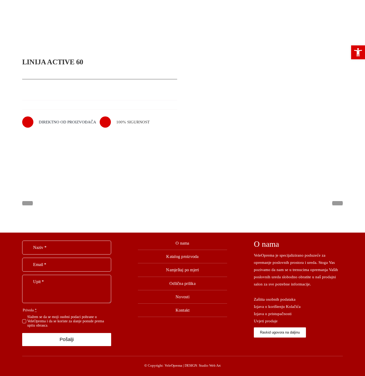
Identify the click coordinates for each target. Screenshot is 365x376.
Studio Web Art (210, 365)
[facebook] (255, 345)
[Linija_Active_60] (265, 109)
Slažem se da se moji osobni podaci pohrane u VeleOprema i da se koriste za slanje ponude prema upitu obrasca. (65, 321)
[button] (358, 52)
